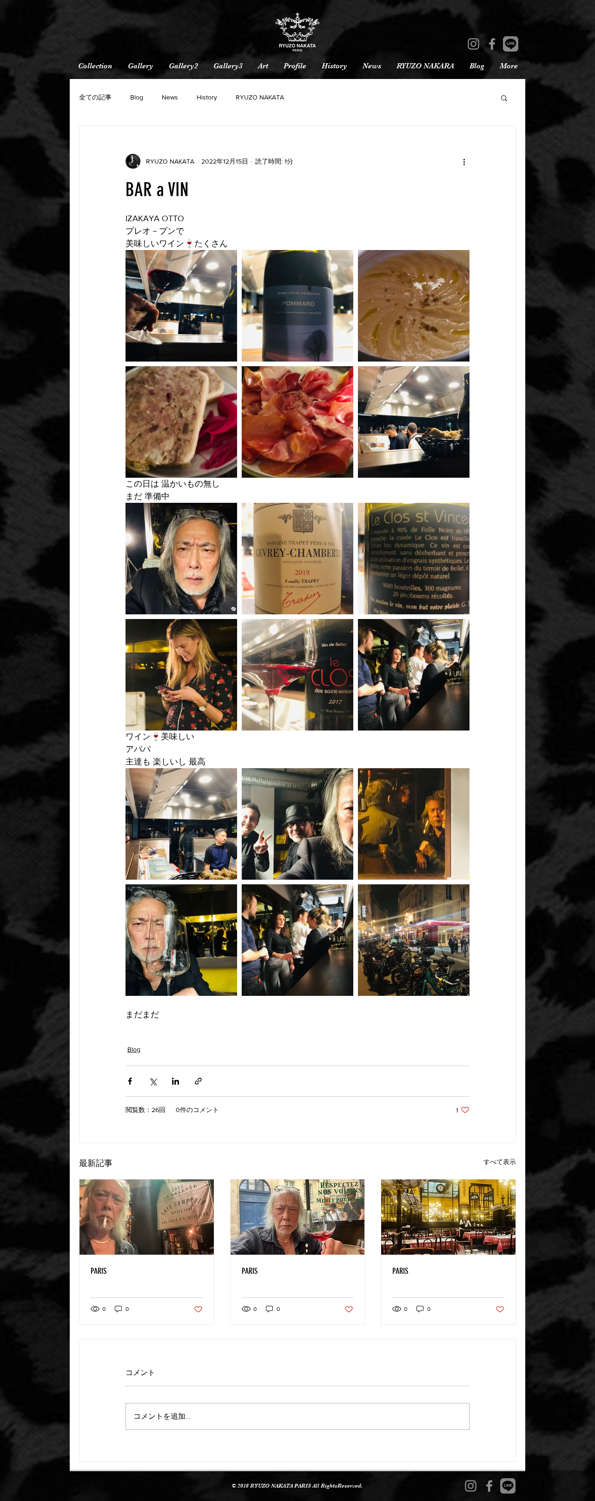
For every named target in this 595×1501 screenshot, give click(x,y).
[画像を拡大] (181, 306)
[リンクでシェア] (198, 1081)
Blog (136, 97)
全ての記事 (95, 97)
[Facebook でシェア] (130, 1081)
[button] (504, 97)
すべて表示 (499, 1161)
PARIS (98, 1271)
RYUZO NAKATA (260, 97)
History (207, 97)
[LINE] (510, 44)
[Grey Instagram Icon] (473, 44)
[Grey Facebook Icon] (492, 44)
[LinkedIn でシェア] (175, 1081)
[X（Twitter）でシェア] (152, 1081)
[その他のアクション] (463, 161)
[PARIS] (146, 1217)
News (170, 97)
